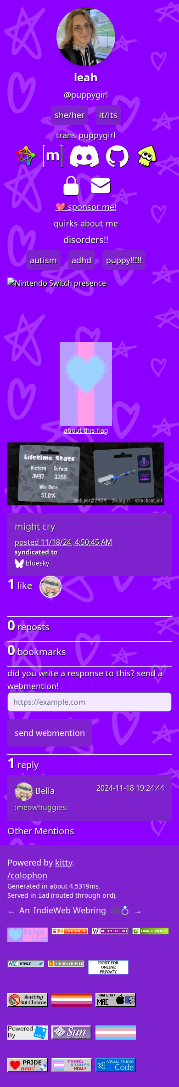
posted (63, 542)
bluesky (36, 563)
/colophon (27, 875)
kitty (63, 862)
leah (86, 77)
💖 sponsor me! (86, 206)
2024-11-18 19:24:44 (130, 788)
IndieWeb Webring (70, 910)
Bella (44, 790)
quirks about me (86, 223)
